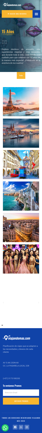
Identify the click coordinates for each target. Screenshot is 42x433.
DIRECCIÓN (7, 359)
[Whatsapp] (21, 427)
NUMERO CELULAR (10, 374)
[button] (36, 14)
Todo (21, 75)
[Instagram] (26, 427)
